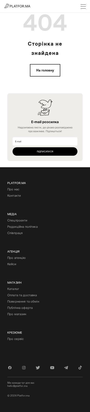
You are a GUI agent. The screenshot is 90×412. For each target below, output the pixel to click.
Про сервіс (15, 339)
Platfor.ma (16, 183)
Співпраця (15, 233)
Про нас (13, 189)
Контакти (14, 195)
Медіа (12, 214)
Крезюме (14, 332)
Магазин (14, 282)
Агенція (13, 251)
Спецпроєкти (17, 220)
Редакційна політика (22, 226)
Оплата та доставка (22, 295)
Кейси (11, 264)
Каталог (13, 289)
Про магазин (16, 314)
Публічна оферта (20, 307)
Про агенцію (16, 257)
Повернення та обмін (23, 301)
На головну (45, 70)
